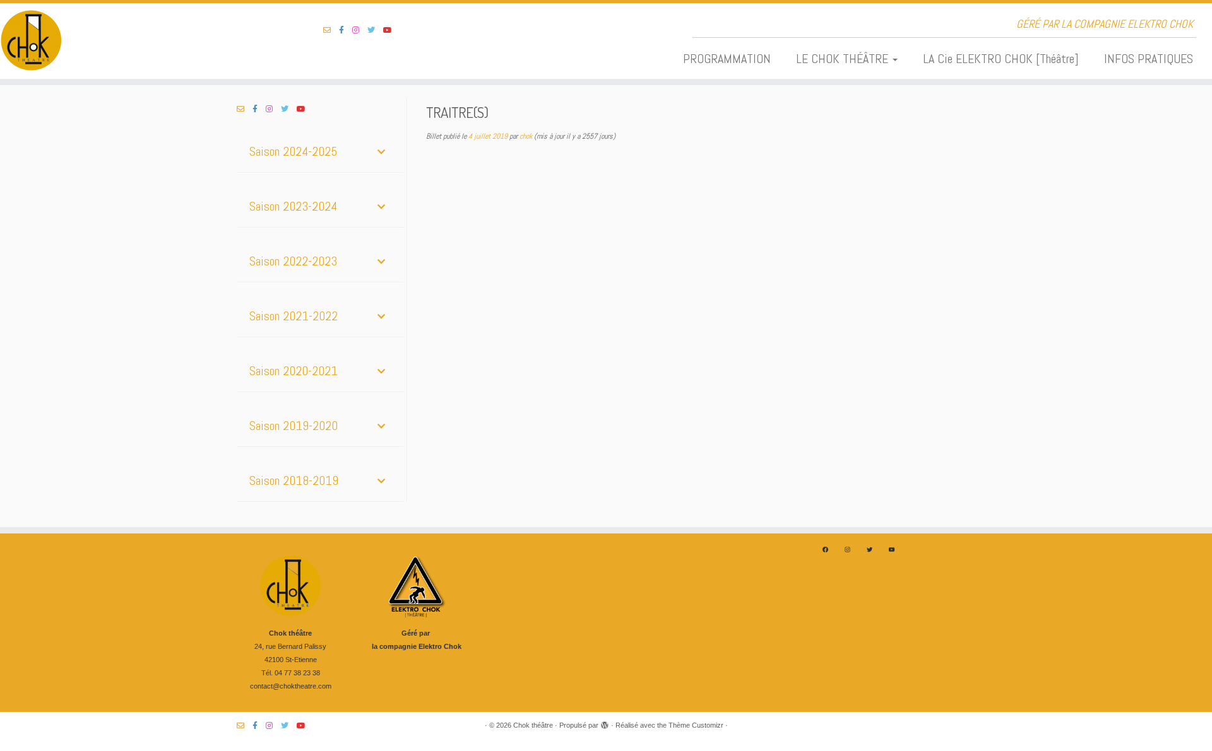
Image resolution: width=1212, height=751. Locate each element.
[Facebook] (825, 549)
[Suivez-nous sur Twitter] (375, 30)
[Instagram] (847, 549)
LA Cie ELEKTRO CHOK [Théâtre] (1001, 58)
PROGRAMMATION (727, 58)
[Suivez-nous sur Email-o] (331, 30)
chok (526, 136)
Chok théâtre (533, 725)
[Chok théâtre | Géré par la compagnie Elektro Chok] (140, 41)
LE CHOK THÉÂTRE (843, 58)
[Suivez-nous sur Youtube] (391, 30)
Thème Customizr (695, 725)
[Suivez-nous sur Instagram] (359, 30)
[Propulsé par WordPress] (604, 723)
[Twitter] (869, 549)
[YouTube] (891, 549)
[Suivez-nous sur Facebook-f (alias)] (345, 30)
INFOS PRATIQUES (1148, 58)
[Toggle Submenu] (381, 151)
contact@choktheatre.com (290, 686)
